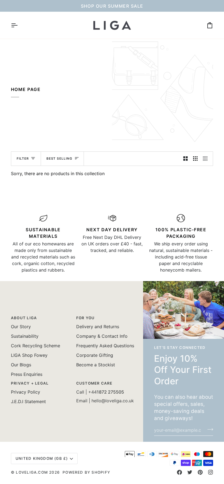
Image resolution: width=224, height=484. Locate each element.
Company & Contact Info (102, 336)
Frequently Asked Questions (105, 345)
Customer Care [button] (94, 383)
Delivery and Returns (97, 326)
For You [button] (85, 318)
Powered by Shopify (86, 472)
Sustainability (25, 336)
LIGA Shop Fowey (29, 355)
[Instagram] (210, 472)
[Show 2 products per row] (185, 159)
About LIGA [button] (24, 318)
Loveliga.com (32, 472)
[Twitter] (189, 472)
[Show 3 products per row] (195, 159)
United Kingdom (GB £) (42, 458)
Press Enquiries (26, 374)
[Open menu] (19, 25)
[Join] (208, 429)
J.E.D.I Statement (28, 401)
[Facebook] (179, 472)
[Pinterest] (200, 472)
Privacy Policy (25, 392)
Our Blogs (21, 364)
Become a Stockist (95, 364)
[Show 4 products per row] (206, 159)
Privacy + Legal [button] (30, 383)
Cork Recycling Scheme (35, 345)
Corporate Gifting (94, 355)
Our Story (21, 326)
